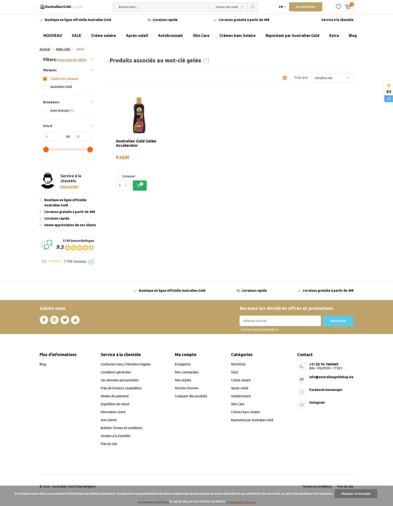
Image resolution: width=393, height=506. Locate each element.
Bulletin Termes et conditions (121, 428)
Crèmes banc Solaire (237, 35)
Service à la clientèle (337, 20)
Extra (334, 35)
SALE (76, 35)
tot (66, 136)
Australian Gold (61, 87)
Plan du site (109, 444)
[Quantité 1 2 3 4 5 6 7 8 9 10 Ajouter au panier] (139, 185)
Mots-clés (63, 49)
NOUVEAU (52, 35)
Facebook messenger (326, 390)
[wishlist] (338, 7)
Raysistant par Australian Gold (292, 35)
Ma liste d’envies (187, 388)
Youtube (75, 320)
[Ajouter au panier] (140, 185)
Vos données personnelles (120, 380)
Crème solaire (103, 35)
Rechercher (252, 6)
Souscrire (338, 321)
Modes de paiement (115, 396)
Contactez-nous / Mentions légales (126, 364)
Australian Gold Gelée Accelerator (136, 143)
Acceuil (45, 49)
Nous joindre (69, 186)
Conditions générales (116, 372)
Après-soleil (137, 35)
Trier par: (301, 77)
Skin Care (201, 35)
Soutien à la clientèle (115, 436)
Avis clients (109, 420)
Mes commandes (187, 372)
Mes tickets (183, 380)
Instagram (54, 320)
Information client (113, 412)
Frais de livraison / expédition (121, 388)
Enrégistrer (183, 364)
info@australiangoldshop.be (331, 377)
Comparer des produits (191, 396)
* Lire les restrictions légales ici (259, 329)
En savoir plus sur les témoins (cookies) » (197, 501)
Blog (353, 35)
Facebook (44, 320)
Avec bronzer (62, 110)
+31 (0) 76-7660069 (323, 364)
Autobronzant (170, 35)
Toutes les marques (64, 79)
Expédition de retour (115, 404)
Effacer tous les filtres (70, 60)
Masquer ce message (355, 493)
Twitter (64, 320)
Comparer (128, 176)
